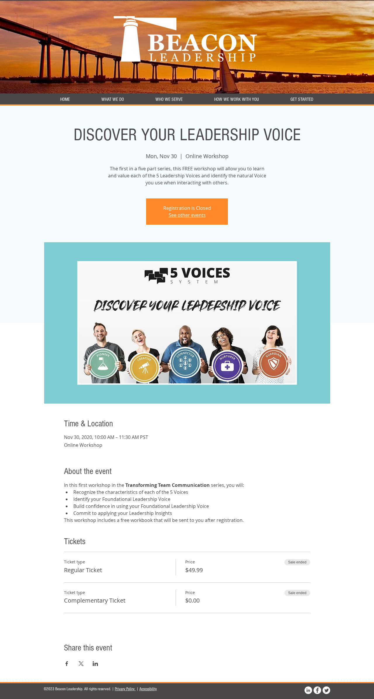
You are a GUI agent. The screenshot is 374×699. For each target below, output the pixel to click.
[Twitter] (326, 690)
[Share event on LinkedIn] (95, 663)
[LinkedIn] (308, 690)
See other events (187, 215)
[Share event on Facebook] (67, 663)
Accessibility (148, 689)
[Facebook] (317, 690)
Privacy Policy (125, 689)
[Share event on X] (81, 663)
